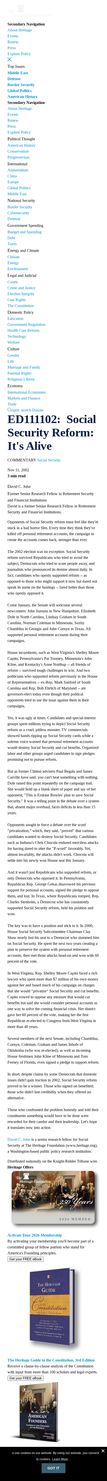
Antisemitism (17, 170)
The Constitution (20, 306)
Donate (38, 410)
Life (10, 361)
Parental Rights (19, 373)
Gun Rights (16, 300)
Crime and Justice (21, 288)
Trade (11, 404)
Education (15, 318)
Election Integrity (21, 294)
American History (22, 97)
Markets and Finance (23, 398)
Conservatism (18, 151)
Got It (53, 1468)
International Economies (26, 392)
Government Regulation (26, 324)
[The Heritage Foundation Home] (29, 18)
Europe (13, 182)
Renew (13, 42)
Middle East (17, 73)
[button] (9, 59)
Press (11, 48)
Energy (13, 263)
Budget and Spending (24, 232)
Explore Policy (19, 54)
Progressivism (18, 157)
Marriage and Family (23, 367)
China (12, 176)
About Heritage (19, 30)
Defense (14, 79)
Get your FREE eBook (25, 1259)
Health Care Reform (23, 330)
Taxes (12, 244)
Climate (13, 257)
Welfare (13, 342)
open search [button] (21, 410)
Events (12, 36)
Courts (12, 282)
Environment (17, 269)
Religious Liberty (21, 379)
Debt (11, 238)
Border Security (21, 85)
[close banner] (103, 1451)
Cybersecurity (18, 213)
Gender (13, 355)
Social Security (49, 460)
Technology (16, 336)
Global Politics (19, 91)
